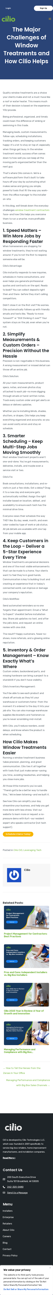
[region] (26, 1280)
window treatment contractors (32, 210)
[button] (8, 8)
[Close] (50, 1267)
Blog (5, 1242)
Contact (7, 1249)
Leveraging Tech (32, 850)
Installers (7, 1211)
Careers (7, 1236)
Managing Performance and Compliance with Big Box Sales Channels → (28, 1081)
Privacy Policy (10, 1255)
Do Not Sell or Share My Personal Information (26, 1289)
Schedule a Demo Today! (18, 834)
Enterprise (8, 1217)
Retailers (7, 1223)
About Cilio (8, 1230)
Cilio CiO (18, 850)
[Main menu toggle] (50, 19)
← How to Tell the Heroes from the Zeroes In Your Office (21, 1069)
